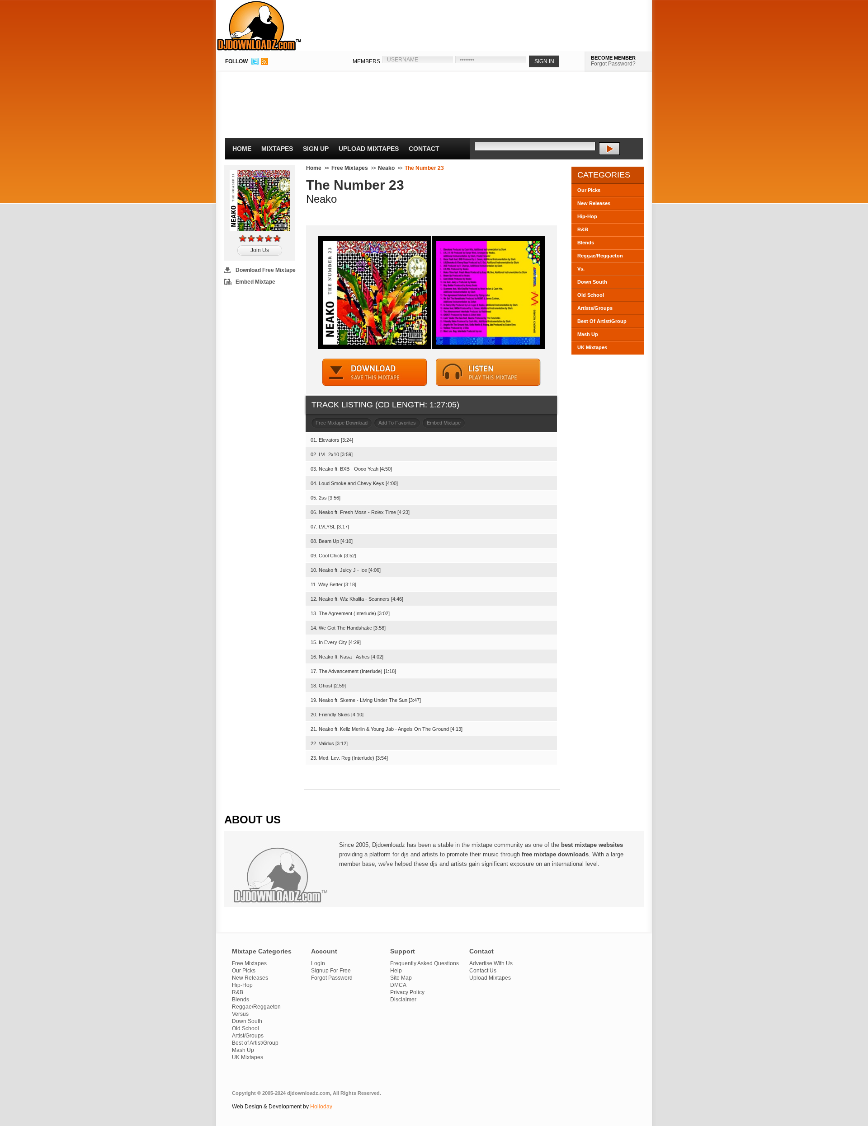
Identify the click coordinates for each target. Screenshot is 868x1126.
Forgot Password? (613, 64)
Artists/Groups (595, 308)
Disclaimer (403, 999)
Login (318, 963)
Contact (424, 148)
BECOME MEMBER (613, 58)
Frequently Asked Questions (424, 963)
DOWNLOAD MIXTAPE (374, 372)
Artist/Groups (248, 1036)
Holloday (321, 1106)
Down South (592, 282)
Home (241, 148)
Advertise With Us (491, 963)
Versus (240, 1014)
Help (396, 970)
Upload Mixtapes (369, 148)
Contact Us (482, 970)
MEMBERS (366, 61)
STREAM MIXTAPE (488, 372)
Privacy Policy (407, 992)
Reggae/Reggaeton (600, 255)
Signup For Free (331, 970)
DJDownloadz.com (259, 25)
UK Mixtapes (592, 347)
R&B (582, 229)
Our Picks (588, 190)
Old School (590, 295)
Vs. (581, 268)
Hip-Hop (587, 216)
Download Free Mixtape (266, 270)
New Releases (593, 203)
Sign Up (316, 148)
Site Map (401, 978)
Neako (386, 168)
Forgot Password (332, 978)
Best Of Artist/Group (602, 321)
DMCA (398, 985)
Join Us (259, 250)
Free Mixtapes (349, 168)
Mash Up (587, 334)
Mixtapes (277, 148)
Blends (585, 242)
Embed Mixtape (255, 282)
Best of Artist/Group (255, 1043)
